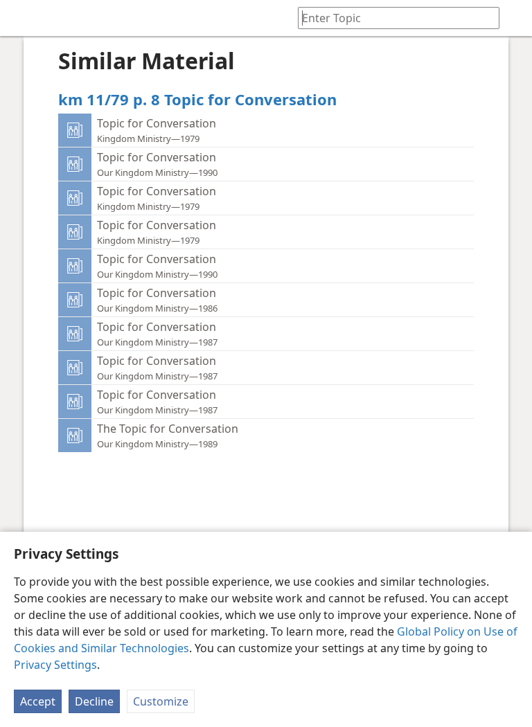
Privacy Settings (55, 664)
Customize (160, 701)
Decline (94, 701)
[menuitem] (21, 18)
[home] (21, 18)
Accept (37, 701)
